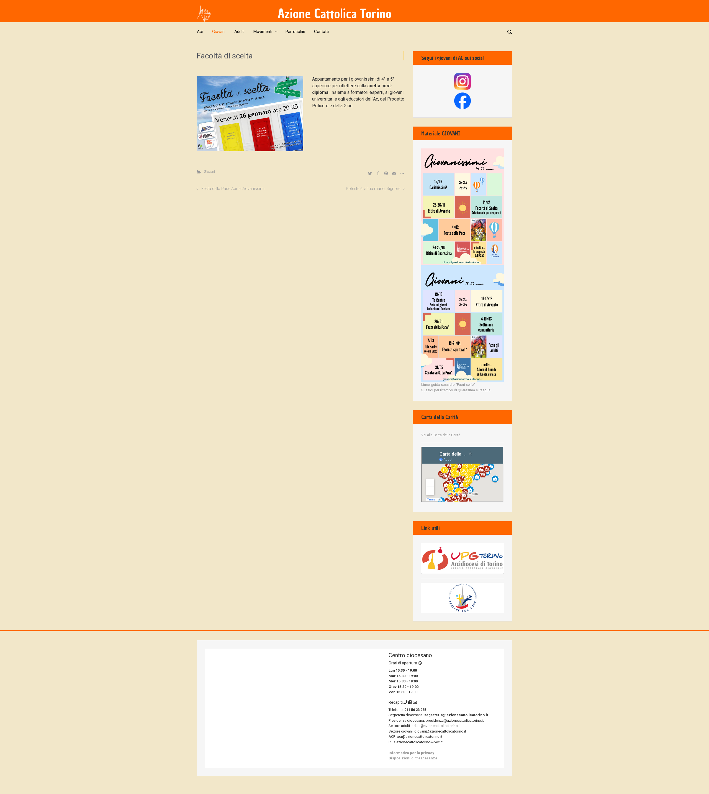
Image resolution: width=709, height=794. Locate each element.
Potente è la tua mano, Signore (373, 188)
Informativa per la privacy (411, 753)
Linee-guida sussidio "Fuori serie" (448, 384)
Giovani (209, 171)
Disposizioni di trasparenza (413, 758)
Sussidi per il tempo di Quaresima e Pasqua (455, 390)
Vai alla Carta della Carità (440, 435)
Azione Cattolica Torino (335, 13)
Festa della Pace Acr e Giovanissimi (232, 188)
